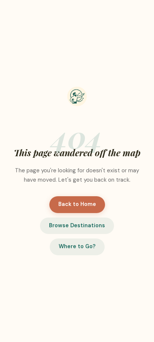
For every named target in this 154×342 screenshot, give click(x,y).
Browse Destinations (77, 225)
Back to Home (77, 204)
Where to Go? (77, 246)
